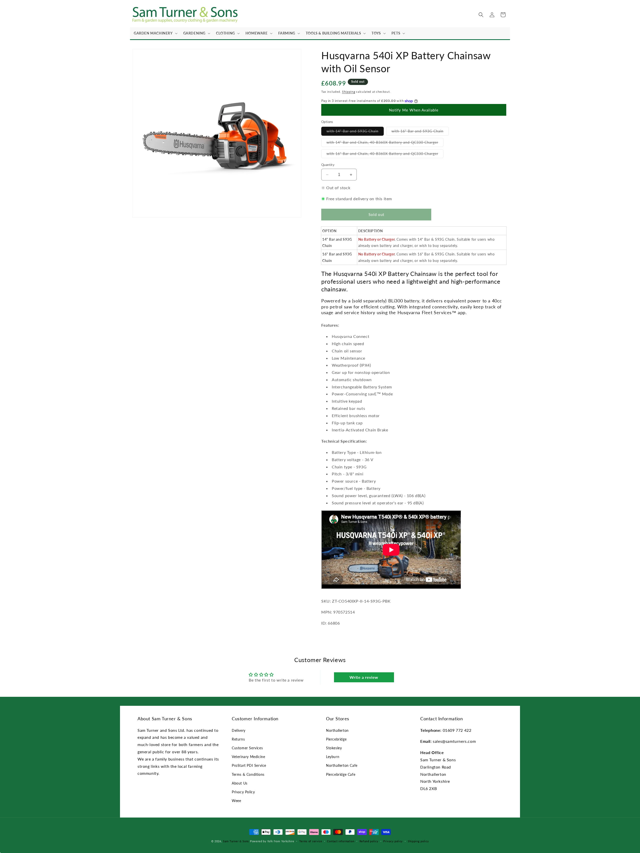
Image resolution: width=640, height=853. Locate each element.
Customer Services (247, 748)
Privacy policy (393, 841)
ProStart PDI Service (249, 765)
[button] (155, 33)
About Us (240, 783)
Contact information (340, 841)
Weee (236, 801)
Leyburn (332, 757)
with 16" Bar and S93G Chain (420, 132)
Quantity (327, 165)
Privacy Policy (243, 792)
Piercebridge (336, 739)
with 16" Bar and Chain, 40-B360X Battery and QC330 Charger (385, 154)
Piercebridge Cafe (340, 774)
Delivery (239, 730)
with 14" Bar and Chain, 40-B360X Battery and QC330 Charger (385, 143)
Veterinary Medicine (248, 757)
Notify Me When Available (413, 110)
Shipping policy (418, 841)
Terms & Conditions (248, 774)
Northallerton (337, 730)
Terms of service (310, 841)
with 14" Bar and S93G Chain (355, 132)
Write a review (364, 677)
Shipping (348, 91)
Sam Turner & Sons (236, 841)
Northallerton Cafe (342, 765)
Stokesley (334, 748)
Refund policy (369, 841)
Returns (238, 739)
